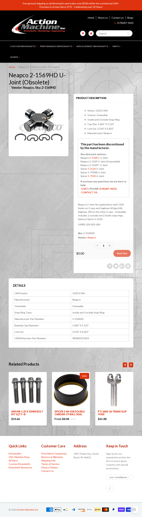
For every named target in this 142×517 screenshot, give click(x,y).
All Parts (13, 460)
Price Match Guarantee (53, 453)
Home (91, 17)
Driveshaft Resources (20, 467)
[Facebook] (109, 488)
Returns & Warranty (52, 457)
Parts (116, 46)
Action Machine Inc (27, 509)
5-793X (91, 176)
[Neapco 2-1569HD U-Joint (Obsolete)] (38, 124)
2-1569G (94, 157)
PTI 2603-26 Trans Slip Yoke (112, 413)
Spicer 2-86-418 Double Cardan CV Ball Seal (70, 413)
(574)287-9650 (125, 22)
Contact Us (47, 470)
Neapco (92, 237)
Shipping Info (48, 460)
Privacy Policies (49, 467)
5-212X (92, 168)
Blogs (130, 17)
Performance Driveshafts (56, 46)
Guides (14, 57)
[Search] (128, 33)
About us (103, 17)
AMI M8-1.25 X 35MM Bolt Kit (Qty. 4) (27, 413)
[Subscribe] (129, 477)
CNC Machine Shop (19, 457)
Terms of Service (50, 463)
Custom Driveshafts (22, 46)
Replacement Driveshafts (92, 46)
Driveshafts (15, 453)
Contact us (118, 17)
